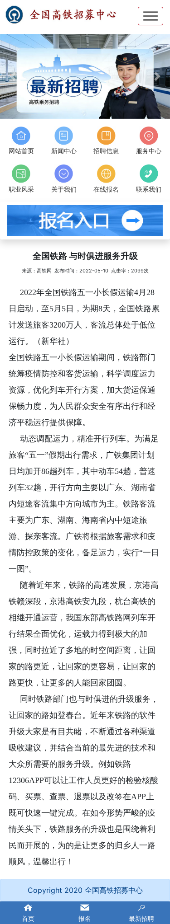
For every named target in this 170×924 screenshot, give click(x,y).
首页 (28, 918)
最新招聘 (141, 918)
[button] (12, 76)
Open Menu (150, 16)
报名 (84, 918)
